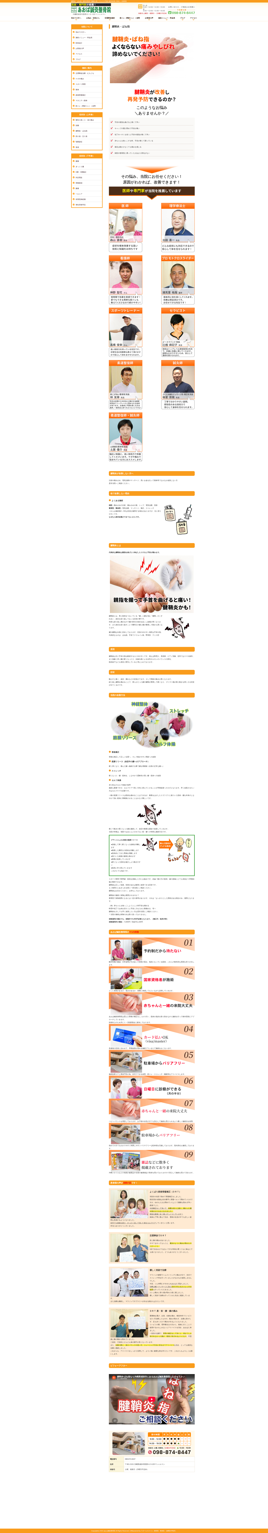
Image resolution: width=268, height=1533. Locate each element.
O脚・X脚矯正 (81, 172)
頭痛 (77, 125)
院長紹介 (79, 43)
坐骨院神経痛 (81, 199)
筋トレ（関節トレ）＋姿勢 (130, 18)
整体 (77, 90)
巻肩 (77, 147)
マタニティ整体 (81, 100)
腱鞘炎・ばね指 (81, 131)
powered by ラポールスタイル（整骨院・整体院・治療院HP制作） (155, 1531)
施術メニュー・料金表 (166, 18)
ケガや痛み (80, 79)
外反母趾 (79, 177)
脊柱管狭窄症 (81, 205)
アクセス (193, 18)
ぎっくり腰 (80, 167)
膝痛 (77, 188)
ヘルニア (79, 194)
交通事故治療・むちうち (85, 73)
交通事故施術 (110, 18)
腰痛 (77, 161)
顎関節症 (79, 142)
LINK (131, 1531)
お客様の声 (149, 18)
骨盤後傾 (79, 183)
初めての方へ (76, 18)
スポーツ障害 (81, 84)
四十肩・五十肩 (81, 136)
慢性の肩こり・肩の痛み (85, 120)
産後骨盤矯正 (81, 95)
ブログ (182, 18)
